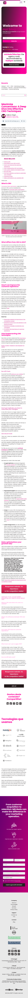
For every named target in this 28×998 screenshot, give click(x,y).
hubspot (3, 86)
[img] (21, 121)
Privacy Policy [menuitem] (14, 909)
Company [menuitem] (14, 900)
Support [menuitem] (14, 912)
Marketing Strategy (19, 86)
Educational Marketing (19, 87)
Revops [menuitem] (14, 906)
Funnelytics (4, 87)
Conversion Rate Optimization (16, 189)
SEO (8, 86)
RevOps (11, 87)
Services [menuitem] (14, 908)
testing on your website (17, 374)
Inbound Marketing (14, 89)
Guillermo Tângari (11, 115)
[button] (3, 121)
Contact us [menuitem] (14, 915)
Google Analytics (10, 465)
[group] (14, 121)
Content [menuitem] (14, 920)
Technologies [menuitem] (14, 904)
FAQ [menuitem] (14, 916)
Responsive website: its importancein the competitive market (14, 589)
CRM (12, 86)
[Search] (25, 95)
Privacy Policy (18, 880)
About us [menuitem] (14, 903)
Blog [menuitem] (14, 922)
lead (8, 308)
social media (4, 89)
